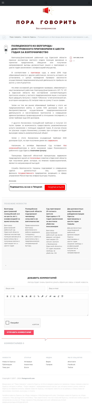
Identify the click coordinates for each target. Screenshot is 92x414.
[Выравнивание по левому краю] (22, 296)
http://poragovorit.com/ (47, 395)
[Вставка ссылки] (38, 296)
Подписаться (56, 187)
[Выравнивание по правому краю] (30, 296)
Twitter (70, 367)
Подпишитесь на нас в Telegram (26, 187)
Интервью (28, 361)
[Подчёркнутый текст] (14, 296)
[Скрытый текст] (50, 296)
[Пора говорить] (46, 10)
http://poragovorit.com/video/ (22, 397)
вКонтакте (72, 361)
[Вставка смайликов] (34, 296)
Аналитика (28, 364)
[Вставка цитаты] (54, 296)
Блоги (26, 367)
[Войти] (89, 3)
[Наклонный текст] (10, 296)
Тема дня (5, 367)
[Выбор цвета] (46, 296)
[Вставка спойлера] (62, 296)
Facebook (71, 364)
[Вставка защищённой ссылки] (42, 296)
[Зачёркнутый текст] (18, 296)
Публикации (7, 364)
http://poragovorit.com (41, 400)
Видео (48, 361)
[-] (6, 50)
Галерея (49, 364)
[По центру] (26, 296)
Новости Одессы (9, 361)
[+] (6, 46)
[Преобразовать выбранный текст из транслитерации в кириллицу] (58, 296)
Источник (12, 181)
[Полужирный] (7, 296)
